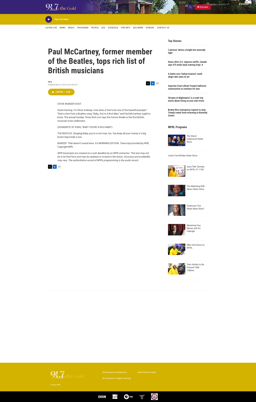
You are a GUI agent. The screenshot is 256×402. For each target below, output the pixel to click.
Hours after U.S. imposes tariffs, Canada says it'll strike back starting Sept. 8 (187, 63)
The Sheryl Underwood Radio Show (195, 139)
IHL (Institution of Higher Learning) (116, 378)
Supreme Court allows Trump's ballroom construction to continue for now (187, 87)
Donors (150, 28)
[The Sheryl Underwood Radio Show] (176, 140)
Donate (204, 7)
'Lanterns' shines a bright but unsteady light (186, 51)
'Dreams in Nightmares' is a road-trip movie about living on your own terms (186, 99)
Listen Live (51, 28)
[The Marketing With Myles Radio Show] (176, 190)
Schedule (113, 28)
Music (71, 28)
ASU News (138, 28)
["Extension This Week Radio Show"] (176, 210)
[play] (49, 19)
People (95, 28)
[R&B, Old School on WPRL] (176, 249)
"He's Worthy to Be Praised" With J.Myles (195, 267)
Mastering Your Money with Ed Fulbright (194, 228)
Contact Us (163, 28)
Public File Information (146, 372)
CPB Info (125, 28)
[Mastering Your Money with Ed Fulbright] (176, 229)
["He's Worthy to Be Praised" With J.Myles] (176, 269)
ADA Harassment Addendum (114, 372)
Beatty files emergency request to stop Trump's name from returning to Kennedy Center (187, 112)
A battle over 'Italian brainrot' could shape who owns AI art (185, 75)
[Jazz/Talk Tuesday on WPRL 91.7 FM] (176, 171)
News (62, 28)
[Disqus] (128, 326)
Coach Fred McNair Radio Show (182, 155)
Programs (83, 28)
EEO (103, 28)
